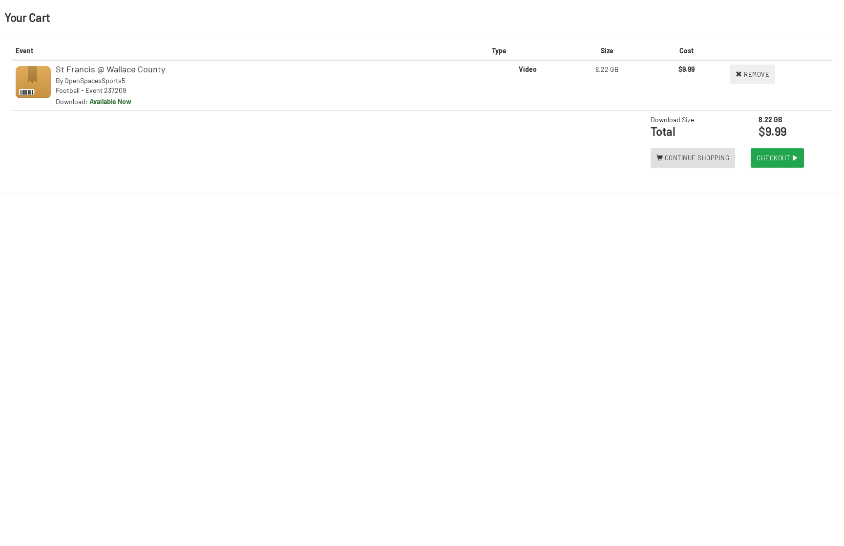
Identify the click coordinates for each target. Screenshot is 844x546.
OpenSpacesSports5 (94, 80)
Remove (756, 74)
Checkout (774, 158)
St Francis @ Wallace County (110, 69)
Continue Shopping (696, 158)
